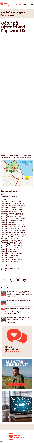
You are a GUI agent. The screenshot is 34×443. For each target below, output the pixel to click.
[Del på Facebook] (12, 280)
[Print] (24, 280)
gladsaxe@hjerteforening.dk (10, 269)
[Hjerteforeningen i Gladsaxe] (5, 4)
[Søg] (29, 5)
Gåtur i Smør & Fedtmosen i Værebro (16, 308)
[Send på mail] (18, 280)
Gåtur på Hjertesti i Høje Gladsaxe (17, 291)
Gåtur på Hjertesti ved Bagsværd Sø (17, 300)
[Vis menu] (32, 5)
